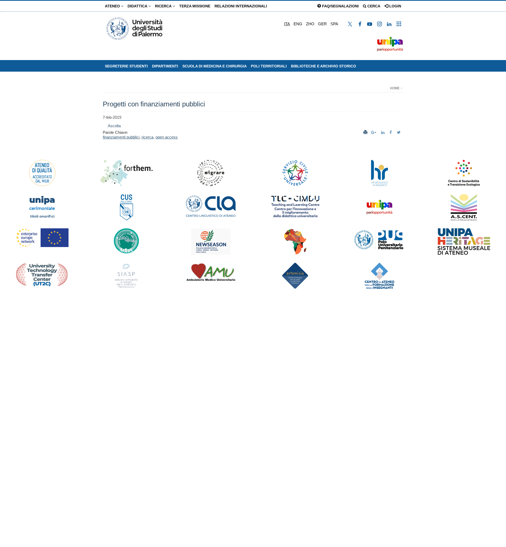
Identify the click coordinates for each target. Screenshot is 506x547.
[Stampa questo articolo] (365, 132)
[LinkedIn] (383, 132)
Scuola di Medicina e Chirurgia (214, 66)
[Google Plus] (374, 132)
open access (166, 137)
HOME (395, 88)
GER (322, 24)
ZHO (310, 24)
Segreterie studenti (126, 66)
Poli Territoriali (269, 66)
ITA (287, 24)
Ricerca (164, 6)
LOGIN (394, 6)
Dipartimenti (165, 66)
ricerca (147, 137)
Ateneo (113, 6)
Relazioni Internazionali (241, 6)
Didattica (138, 6)
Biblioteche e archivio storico (323, 66)
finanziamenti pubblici (121, 137)
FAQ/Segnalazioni (340, 6)
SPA (334, 24)
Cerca (373, 6)
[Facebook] (391, 132)
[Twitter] (399, 132)
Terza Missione (194, 6)
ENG (298, 24)
